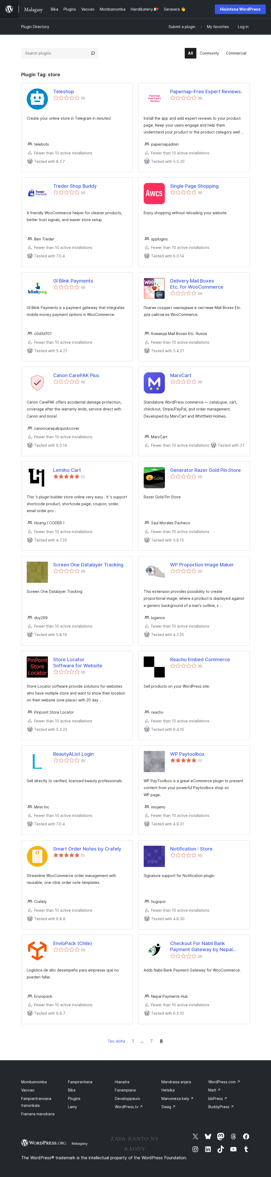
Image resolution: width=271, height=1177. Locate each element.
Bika (71, 1090)
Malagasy (80, 1143)
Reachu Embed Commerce (200, 659)
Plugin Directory (35, 26)
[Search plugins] (93, 53)
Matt (214, 1090)
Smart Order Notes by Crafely (87, 849)
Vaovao (27, 1090)
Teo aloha (116, 1041)
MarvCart (180, 375)
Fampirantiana (80, 1082)
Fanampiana (125, 1090)
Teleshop (63, 91)
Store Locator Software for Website (77, 662)
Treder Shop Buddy (75, 186)
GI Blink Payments (73, 281)
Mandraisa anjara (176, 1082)
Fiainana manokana (38, 1114)
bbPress (217, 1098)
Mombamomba (34, 1082)
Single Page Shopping (194, 186)
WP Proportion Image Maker (202, 564)
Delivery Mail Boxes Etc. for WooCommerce (196, 284)
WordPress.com (224, 1082)
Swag (168, 1106)
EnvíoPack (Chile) (72, 943)
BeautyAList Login (73, 754)
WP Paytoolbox (187, 754)
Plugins (74, 1098)
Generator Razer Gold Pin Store (205, 470)
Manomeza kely (177, 1098)
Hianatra (122, 1082)
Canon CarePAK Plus (76, 375)
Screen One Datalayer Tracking (88, 564)
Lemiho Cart (67, 470)
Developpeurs (127, 1098)
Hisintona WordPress (240, 9)
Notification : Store (191, 849)
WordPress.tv (129, 1106)
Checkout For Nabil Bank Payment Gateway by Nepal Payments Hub (201, 947)
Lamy (72, 1106)
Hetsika (168, 1090)
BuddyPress (221, 1106)
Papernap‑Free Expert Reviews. (206, 91)
